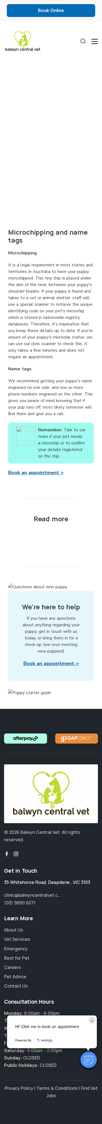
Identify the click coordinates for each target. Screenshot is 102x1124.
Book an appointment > (36, 472)
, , (47, 882)
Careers (12, 967)
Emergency (15, 949)
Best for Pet (16, 958)
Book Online (51, 10)
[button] (89, 1060)
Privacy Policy (19, 1088)
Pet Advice (15, 977)
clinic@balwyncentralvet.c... (32, 895)
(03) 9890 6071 (19, 903)
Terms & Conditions (57, 1088)
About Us (13, 930)
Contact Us (16, 986)
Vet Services (17, 939)
